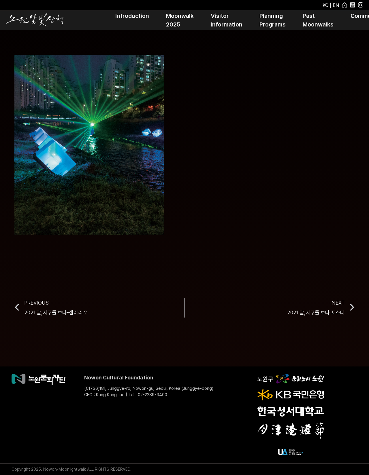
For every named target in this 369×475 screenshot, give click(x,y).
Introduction (132, 15)
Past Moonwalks (318, 20)
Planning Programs (272, 20)
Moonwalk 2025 (180, 20)
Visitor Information (226, 20)
